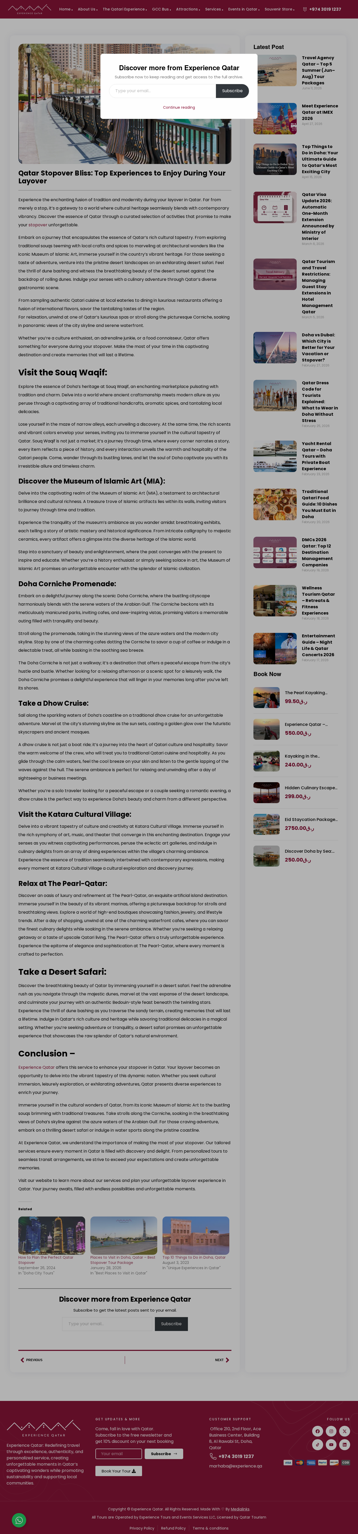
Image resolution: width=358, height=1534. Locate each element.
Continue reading (179, 107)
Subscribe (232, 91)
